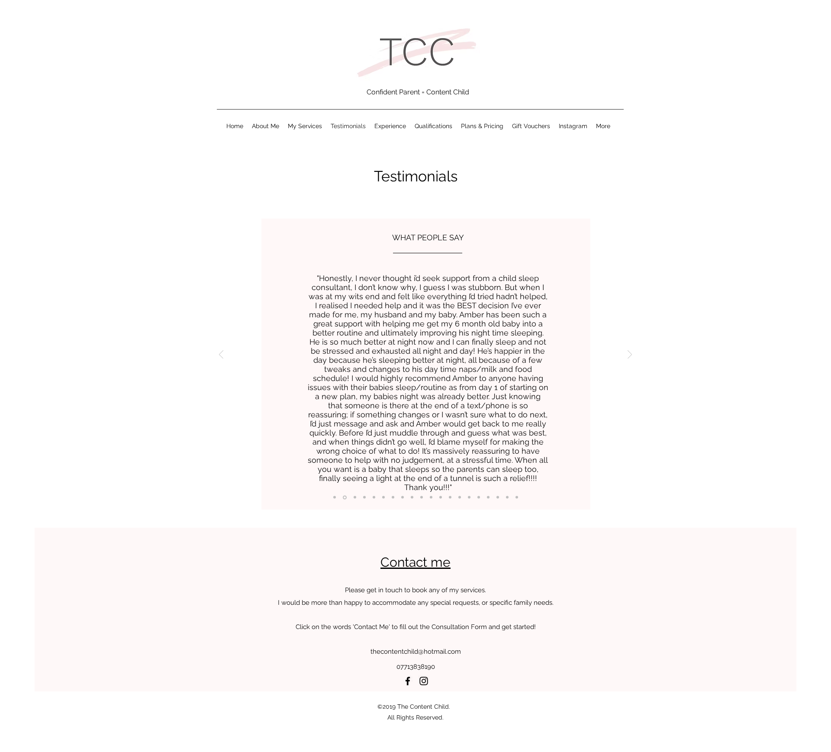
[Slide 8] (431, 497)
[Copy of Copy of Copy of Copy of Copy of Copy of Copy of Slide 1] (507, 497)
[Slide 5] (402, 497)
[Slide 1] (345, 497)
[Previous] (221, 355)
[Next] (630, 355)
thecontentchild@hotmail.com (415, 651)
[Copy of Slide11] (469, 497)
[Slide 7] (421, 497)
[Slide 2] (355, 497)
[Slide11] (459, 497)
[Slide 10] (450, 497)
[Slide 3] (374, 497)
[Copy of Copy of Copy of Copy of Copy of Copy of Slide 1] (488, 497)
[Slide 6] (412, 497)
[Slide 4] (393, 497)
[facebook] (407, 681)
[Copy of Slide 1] (334, 497)
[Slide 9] (440, 497)
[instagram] (423, 681)
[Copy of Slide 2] (364, 497)
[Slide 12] (478, 497)
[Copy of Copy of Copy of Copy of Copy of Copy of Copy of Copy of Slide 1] (516, 497)
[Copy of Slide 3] (383, 497)
